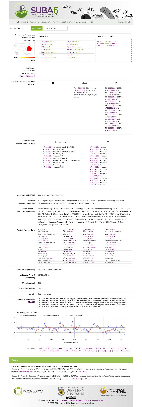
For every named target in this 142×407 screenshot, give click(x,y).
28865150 (81, 92)
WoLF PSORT (45, 57)
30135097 (81, 90)
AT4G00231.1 (47, 167)
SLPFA (43, 52)
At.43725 (91, 262)
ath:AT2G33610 (91, 247)
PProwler (70, 49)
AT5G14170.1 (47, 156)
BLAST (31, 302)
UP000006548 (48, 258)
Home (14, 22)
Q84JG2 (71, 243)
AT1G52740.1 (47, 162)
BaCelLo (70, 41)
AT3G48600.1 (110, 99)
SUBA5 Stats (73, 22)
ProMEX (65, 351)
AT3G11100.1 (47, 154)
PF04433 (44, 251)
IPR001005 (112, 243)
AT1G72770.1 (94, 182)
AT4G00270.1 (110, 130)
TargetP (69, 55)
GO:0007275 (111, 238)
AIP (40, 348)
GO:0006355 (89, 238)
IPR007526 (45, 245)
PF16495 (69, 251)
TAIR (98, 46)
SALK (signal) (105, 351)
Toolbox (59, 22)
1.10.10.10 (91, 234)
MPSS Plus (122, 348)
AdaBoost (44, 41)
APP (47, 348)
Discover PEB (123, 22)
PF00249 (111, 249)
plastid (47, 47)
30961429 (81, 88)
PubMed (83, 371)
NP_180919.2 (71, 258)
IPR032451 (45, 247)
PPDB (42, 351)
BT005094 (70, 232)
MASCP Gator (102, 348)
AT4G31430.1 (47, 165)
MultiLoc (43, 44)
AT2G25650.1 (94, 174)
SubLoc (43, 55)
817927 (44, 236)
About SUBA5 (47, 22)
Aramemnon (57, 348)
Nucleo (69, 44)
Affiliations (86, 22)
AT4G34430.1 (94, 156)
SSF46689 (71, 260)
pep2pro (69, 348)
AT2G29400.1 (47, 151)
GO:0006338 (44, 238)
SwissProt (100, 43)
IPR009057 (70, 245)
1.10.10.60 (113, 234)
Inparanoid (89, 348)
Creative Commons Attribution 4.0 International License (82, 400)
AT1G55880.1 (47, 147)
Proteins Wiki (77, 351)
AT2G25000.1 (110, 117)
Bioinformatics (75, 379)
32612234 (112, 88)
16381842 (114, 43)
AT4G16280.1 (94, 160)
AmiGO (99, 41)
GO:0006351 (69, 238)
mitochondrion (79, 49)
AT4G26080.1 (94, 158)
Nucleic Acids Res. (26, 371)
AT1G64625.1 (110, 95)
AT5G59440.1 (47, 160)
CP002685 (90, 232)
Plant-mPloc (71, 47)
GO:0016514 (44, 240)
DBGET (78, 348)
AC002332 (112, 230)
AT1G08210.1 (47, 158)
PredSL (43, 49)
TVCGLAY (69, 249)
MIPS (113, 348)
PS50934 (71, 256)
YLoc (68, 57)
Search (24, 22)
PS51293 (91, 256)
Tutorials (33, 22)
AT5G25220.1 (110, 108)
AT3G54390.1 (110, 103)
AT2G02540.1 (110, 126)
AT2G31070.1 (94, 171)
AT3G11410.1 (94, 169)
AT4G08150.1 (110, 90)
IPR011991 (91, 245)
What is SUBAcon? (27, 76)
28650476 (112, 92)
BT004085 (45, 232)
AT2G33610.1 (72, 240)
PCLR (42, 47)
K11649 (109, 247)
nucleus (51, 41)
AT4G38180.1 (110, 112)
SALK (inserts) (91, 351)
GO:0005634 (111, 236)
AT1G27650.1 (47, 149)
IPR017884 (112, 245)
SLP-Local (70, 52)
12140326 (112, 41)
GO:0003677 (89, 236)
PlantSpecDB (53, 351)
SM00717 (90, 258)
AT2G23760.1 (110, 121)
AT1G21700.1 (94, 151)
